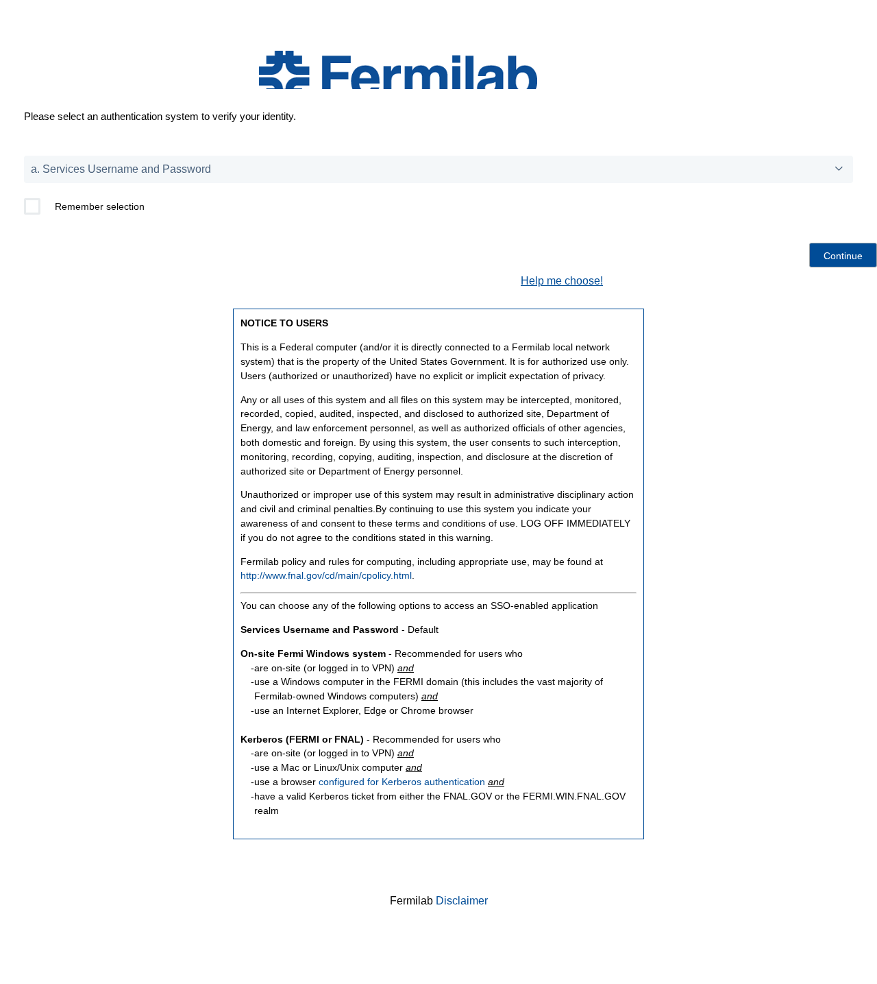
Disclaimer (462, 901)
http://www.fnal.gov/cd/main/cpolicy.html (326, 575)
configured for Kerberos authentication (402, 781)
